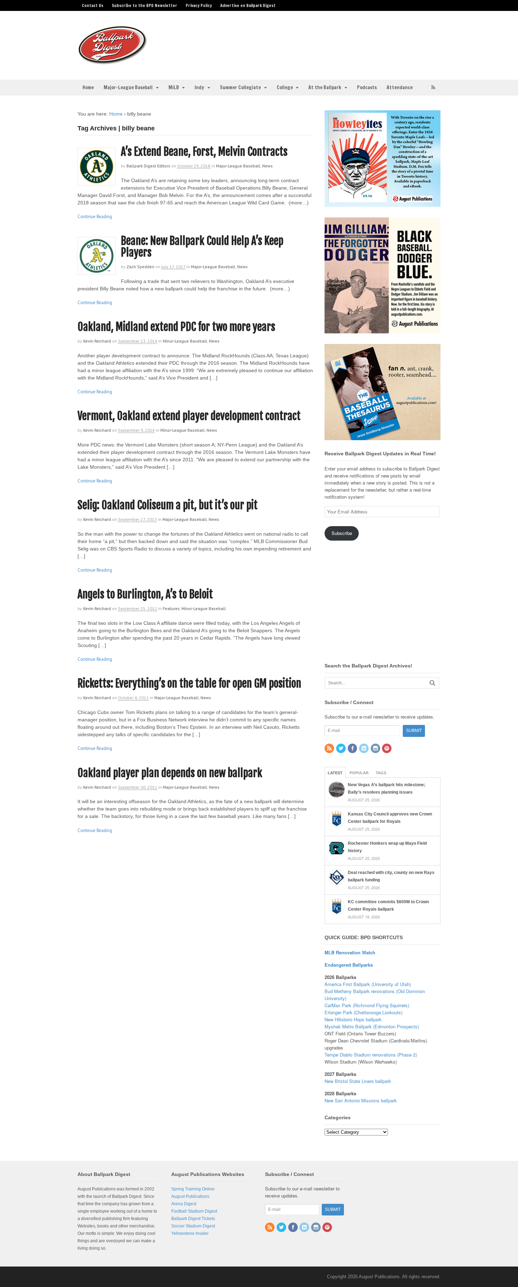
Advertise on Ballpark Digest (248, 5)
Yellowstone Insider (190, 1233)
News (267, 165)
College (285, 87)
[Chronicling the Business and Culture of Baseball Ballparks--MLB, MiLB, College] (113, 61)
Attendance (400, 87)
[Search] (432, 682)
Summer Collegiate (240, 87)
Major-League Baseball (128, 87)
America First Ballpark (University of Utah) (368, 984)
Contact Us (92, 5)
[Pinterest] (387, 748)
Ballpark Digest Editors (148, 165)
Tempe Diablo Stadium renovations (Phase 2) (371, 1054)
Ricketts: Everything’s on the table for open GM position (189, 683)
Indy (199, 87)
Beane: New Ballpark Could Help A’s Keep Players (202, 246)
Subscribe (342, 533)
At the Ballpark (324, 87)
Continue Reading (95, 217)
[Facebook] (353, 748)
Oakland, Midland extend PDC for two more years (176, 326)
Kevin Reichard (97, 341)
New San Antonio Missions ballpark (361, 1100)
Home (88, 87)
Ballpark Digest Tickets (193, 1218)
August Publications (190, 1196)
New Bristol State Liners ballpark (358, 1081)
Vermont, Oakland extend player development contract (189, 416)
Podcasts (367, 87)
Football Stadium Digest (194, 1211)
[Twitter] (341, 748)
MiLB (173, 87)
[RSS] (330, 748)
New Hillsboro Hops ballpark (353, 1019)
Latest (335, 773)
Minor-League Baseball (185, 341)
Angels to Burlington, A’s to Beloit (145, 594)
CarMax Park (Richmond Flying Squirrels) (367, 1005)
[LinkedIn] (364, 748)
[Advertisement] (314, 41)
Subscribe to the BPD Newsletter (144, 5)
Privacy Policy (199, 5)
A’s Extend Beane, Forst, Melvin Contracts (204, 151)
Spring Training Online (193, 1189)
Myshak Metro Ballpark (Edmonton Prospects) (372, 1026)
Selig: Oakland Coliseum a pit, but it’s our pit (168, 505)
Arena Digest (183, 1203)
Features (171, 608)
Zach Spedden (140, 266)
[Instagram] (376, 748)
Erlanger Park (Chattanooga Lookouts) (363, 1012)
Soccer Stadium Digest (193, 1226)
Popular (359, 773)
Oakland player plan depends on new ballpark (170, 773)
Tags (381, 773)
